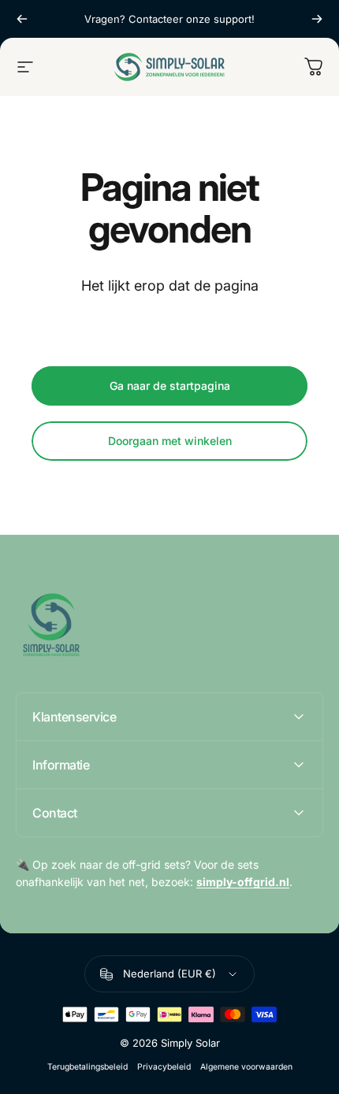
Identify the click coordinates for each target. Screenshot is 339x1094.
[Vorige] (22, 19)
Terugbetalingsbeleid (87, 1067)
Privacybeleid (164, 1067)
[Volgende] (317, 19)
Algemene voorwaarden (246, 1067)
